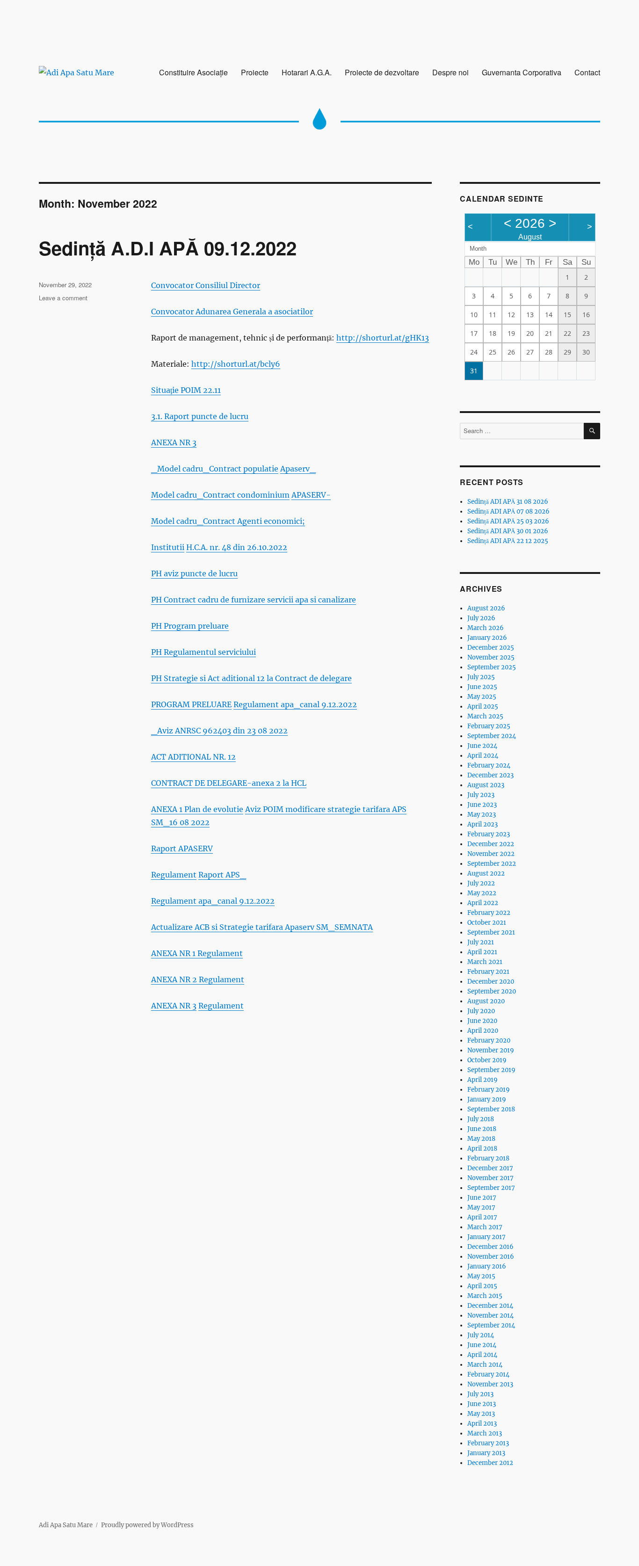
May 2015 (481, 1276)
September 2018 (491, 1109)
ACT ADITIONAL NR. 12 (193, 756)
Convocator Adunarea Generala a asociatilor (232, 311)
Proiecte (255, 72)
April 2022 (482, 903)
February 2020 (488, 1040)
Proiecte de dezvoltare (382, 72)
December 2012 (490, 1463)
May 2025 (481, 697)
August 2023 (485, 785)
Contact (587, 72)
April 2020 (482, 1031)
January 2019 (486, 1099)
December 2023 (490, 775)
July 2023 (480, 795)
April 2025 (482, 706)
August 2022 (486, 873)
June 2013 (481, 1404)
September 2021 (491, 932)
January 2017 (486, 1237)
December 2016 (490, 1247)
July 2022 (481, 883)
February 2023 (488, 834)
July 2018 (480, 1119)
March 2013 (484, 1433)
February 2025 (488, 726)
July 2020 (481, 1011)
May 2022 (481, 893)
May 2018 (481, 1139)
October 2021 (486, 923)
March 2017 (484, 1227)
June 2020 (482, 1021)
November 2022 (491, 854)
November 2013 (490, 1384)
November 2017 (490, 1178)
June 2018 (481, 1129)
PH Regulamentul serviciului (203, 652)
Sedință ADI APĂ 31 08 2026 (507, 502)
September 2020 (491, 991)
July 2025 (481, 677)
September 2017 (491, 1188)
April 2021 (482, 952)
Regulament (173, 874)
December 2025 (490, 648)
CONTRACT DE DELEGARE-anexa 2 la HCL (228, 783)
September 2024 (491, 736)
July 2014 (480, 1335)
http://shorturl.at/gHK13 (382, 337)
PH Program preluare (190, 626)
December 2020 (490, 982)
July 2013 (480, 1394)
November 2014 (490, 1316)
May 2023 (481, 815)
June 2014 (481, 1345)
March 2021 (484, 962)
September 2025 (491, 667)
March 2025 (485, 716)
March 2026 (485, 628)
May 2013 (481, 1414)
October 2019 (487, 1060)
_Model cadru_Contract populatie (214, 468)
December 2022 (490, 844)
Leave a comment (63, 297)
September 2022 (491, 864)
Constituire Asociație (193, 72)
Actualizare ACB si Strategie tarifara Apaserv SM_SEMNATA (262, 927)
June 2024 (482, 746)
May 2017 (481, 1207)
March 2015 (484, 1296)
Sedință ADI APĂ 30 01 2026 (507, 531)
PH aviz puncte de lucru (194, 573)
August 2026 (486, 608)
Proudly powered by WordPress (147, 1525)
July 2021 (480, 942)
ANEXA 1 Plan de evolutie (197, 809)
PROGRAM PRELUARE (191, 704)
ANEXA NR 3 (173, 442)
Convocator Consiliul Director (205, 285)
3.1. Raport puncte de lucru (199, 416)
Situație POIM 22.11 (186, 390)
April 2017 (482, 1217)
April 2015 (482, 1286)
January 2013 (486, 1453)
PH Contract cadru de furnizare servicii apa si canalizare (253, 599)
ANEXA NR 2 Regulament (197, 979)
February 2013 (488, 1443)
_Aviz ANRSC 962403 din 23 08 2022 (219, 730)
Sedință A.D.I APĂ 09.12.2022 (168, 247)
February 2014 (488, 1374)
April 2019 (482, 1080)
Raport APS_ (222, 874)
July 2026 (481, 618)
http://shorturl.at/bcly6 (235, 364)
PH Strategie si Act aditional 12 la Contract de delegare (251, 678)
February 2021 (488, 972)
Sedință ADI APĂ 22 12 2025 (507, 541)
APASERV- (311, 495)
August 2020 (486, 1001)
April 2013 (482, 1424)
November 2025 (491, 657)
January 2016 (486, 1266)
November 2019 (490, 1050)
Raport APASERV (182, 848)
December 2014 (490, 1306)
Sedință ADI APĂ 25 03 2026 (508, 521)
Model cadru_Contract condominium (220, 495)
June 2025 (482, 687)
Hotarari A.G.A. (307, 72)
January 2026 (487, 638)
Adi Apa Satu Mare (66, 1525)
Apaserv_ (298, 468)
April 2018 (482, 1149)
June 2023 (482, 805)
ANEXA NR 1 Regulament (197, 953)
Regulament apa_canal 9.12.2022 (295, 704)
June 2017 (481, 1198)
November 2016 (490, 1257)
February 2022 (488, 913)
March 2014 (484, 1365)
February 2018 (488, 1158)
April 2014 (482, 1355)
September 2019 (491, 1070)
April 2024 (482, 756)
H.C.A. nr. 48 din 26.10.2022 (236, 547)
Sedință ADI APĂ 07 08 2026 (508, 511)
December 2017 (490, 1168)
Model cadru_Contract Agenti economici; (228, 521)
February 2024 (488, 765)
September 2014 (491, 1325)
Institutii (167, 547)
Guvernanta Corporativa (521, 72)
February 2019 (488, 1090)
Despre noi (450, 72)
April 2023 (482, 824)
